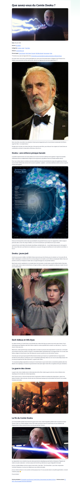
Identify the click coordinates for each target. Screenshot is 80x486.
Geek (23, 48)
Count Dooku (22, 53)
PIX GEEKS (18, 45)
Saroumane (46, 53)
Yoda (51, 53)
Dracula (33, 53)
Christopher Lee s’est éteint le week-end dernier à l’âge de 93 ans (46, 56)
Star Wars (27, 48)
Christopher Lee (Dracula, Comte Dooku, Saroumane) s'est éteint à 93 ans (38, 479)
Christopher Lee (20, 50)
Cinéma (19, 48)
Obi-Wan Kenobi (39, 53)
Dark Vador (28, 53)
